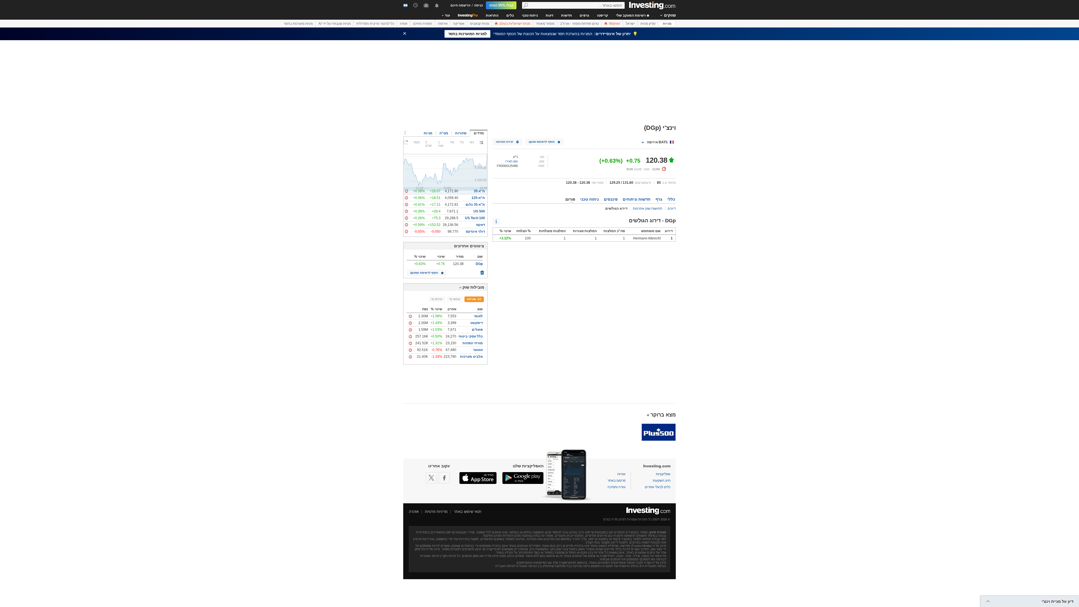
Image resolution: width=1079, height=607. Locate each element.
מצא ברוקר (663, 415)
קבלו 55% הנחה (501, 5)
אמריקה (458, 24)
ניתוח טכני (530, 15)
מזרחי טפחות (473, 343)
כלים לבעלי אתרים (657, 487)
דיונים (672, 208)
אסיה (403, 24)
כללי (671, 199)
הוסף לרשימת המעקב (424, 272)
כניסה (478, 5)
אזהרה (414, 511)
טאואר (478, 350)
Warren (614, 24)
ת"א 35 (479, 191)
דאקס (480, 225)
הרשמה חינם (460, 5)
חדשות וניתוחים (636, 199)
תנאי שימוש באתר (467, 511)
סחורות (460, 133)
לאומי (478, 316)
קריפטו (602, 15)
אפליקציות (663, 474)
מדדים (479, 133)
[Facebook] (444, 477)
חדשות (566, 15)
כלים (510, 15)
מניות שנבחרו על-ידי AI (334, 24)
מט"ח (443, 133)
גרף (659, 199)
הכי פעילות (474, 299)
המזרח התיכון (422, 24)
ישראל (630, 24)
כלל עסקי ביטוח (471, 336)
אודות (621, 474)
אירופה (443, 24)
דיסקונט (476, 323)
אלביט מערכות (471, 357)
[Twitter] (431, 477)
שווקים (670, 15)
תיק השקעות (661, 481)
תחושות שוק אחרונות (647, 208)
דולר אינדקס (475, 232)
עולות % (455, 299)
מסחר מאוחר (545, 24)
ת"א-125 (478, 198)
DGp (479, 264)
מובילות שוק (473, 287)
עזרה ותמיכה (616, 487)
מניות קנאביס (479, 24)
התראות (492, 15)
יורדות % (437, 299)
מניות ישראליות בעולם (514, 24)
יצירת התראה (504, 141)
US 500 (479, 211)
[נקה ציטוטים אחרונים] (482, 271)
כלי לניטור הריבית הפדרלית (375, 24)
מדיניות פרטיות (436, 511)
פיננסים (611, 199)
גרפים (584, 15)
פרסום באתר (616, 481)
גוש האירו (511, 161)
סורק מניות (648, 24)
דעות (549, 15)
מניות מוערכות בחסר (298, 24)
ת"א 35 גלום (475, 205)
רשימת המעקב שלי (631, 15)
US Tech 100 (475, 218)
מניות (667, 24)
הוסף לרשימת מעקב (542, 141)
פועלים (477, 330)
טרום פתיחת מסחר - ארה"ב (579, 24)
